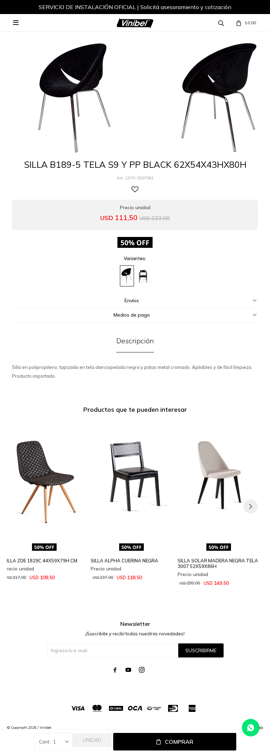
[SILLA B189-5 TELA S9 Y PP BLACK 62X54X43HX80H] (127, 275)
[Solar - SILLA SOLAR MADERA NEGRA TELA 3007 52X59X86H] (218, 480)
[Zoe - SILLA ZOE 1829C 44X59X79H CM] (44, 480)
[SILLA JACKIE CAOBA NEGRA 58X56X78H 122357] (143, 275)
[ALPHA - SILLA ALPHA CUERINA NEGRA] (132, 480)
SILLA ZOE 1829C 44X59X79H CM (40, 560)
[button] (250, 506)
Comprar (179, 741)
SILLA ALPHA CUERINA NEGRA (124, 560)
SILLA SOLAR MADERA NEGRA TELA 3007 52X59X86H (218, 563)
